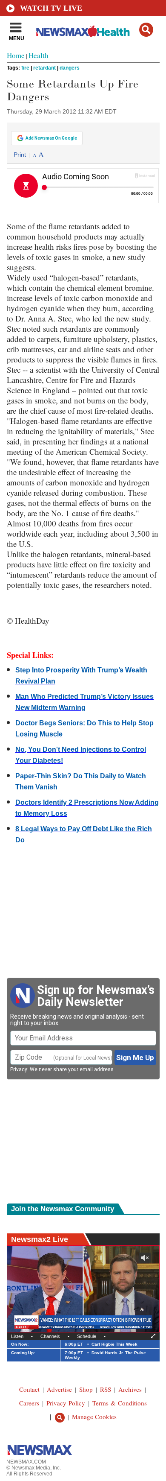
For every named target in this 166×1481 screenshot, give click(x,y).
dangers (70, 68)
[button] (146, 30)
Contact (29, 1389)
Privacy (18, 1069)
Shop (86, 1389)
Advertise (59, 1389)
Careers (29, 1403)
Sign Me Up (135, 1057)
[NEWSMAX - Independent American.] (83, 31)
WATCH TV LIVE (51, 8)
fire (25, 68)
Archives (130, 1389)
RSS (105, 1389)
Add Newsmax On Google (51, 138)
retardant (44, 68)
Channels (50, 1336)
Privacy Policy (65, 1403)
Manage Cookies (94, 1416)
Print (20, 154)
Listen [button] (17, 1336)
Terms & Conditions (119, 1403)
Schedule (86, 1336)
